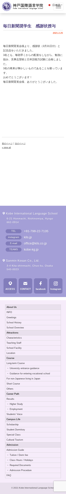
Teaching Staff (14, 343)
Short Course (13, 383)
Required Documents (20, 465)
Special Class (14, 434)
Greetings (11, 317)
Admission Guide (15, 450)
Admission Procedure (21, 470)
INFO (9, 312)
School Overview (15, 327)
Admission (12, 445)
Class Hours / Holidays (21, 460)
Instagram (55, 289)
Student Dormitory (16, 429)
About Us (12, 307)
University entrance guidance (24, 368)
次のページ (20, 143)
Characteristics (14, 337)
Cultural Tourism (15, 439)
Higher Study (16, 404)
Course (10, 358)
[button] (55, 4)
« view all (6, 147)
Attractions (12, 332)
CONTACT (25, 289)
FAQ (9, 475)
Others (10, 388)
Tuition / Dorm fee (19, 455)
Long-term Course (16, 363)
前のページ (7, 143)
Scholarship (12, 424)
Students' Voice (14, 414)
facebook (41, 289)
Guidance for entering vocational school (30, 373)
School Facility (14, 348)
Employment (16, 409)
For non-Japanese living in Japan (23, 378)
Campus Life (13, 419)
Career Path (13, 394)
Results (10, 399)
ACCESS (10, 289)
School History (14, 322)
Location (11, 353)
